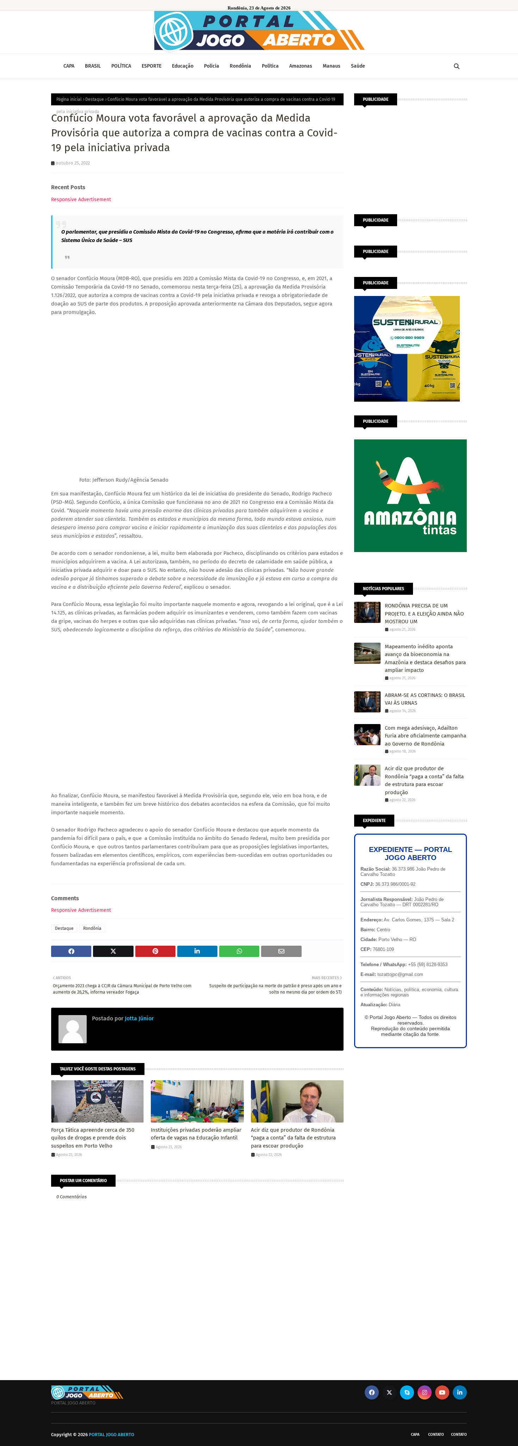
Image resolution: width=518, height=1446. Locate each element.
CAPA (415, 1434)
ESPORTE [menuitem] (151, 66)
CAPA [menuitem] (68, 66)
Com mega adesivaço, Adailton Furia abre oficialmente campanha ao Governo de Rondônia (425, 736)
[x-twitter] (389, 1392)
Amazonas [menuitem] (300, 66)
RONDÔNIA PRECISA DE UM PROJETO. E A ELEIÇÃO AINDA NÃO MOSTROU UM (424, 613)
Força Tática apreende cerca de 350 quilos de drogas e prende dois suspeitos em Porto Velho (92, 1138)
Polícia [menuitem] (211, 66)
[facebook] (372, 1392)
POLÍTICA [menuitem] (121, 66)
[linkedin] (460, 1392)
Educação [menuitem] (182, 66)
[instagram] (425, 1392)
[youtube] (442, 1392)
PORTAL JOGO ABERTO (111, 1434)
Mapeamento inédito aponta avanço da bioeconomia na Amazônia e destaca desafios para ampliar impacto (425, 658)
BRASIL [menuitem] (93, 66)
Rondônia (92, 928)
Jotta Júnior (138, 1018)
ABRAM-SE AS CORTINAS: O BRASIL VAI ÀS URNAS (425, 699)
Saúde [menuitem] (358, 66)
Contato (436, 1434)
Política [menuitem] (270, 66)
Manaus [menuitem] (331, 66)
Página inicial (69, 99)
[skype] (407, 1392)
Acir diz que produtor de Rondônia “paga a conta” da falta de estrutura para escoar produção (293, 1138)
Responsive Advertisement (81, 200)
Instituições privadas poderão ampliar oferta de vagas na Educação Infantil (196, 1134)
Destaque (94, 99)
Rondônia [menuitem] (240, 66)
